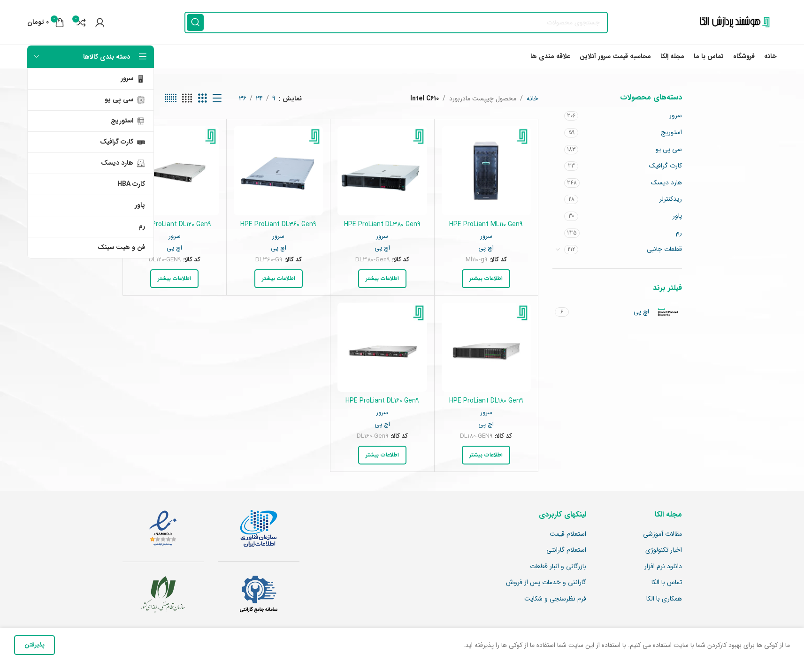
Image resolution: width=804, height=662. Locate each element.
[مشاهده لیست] (217, 98)
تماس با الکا (666, 582)
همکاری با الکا (664, 599)
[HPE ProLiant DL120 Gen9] (174, 170)
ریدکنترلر (670, 199)
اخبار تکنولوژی (663, 550)
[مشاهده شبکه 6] (170, 98)
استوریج (671, 132)
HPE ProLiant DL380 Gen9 (382, 224)
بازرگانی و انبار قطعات (558, 566)
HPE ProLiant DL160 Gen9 (382, 401)
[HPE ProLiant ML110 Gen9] (486, 170)
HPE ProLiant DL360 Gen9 (278, 224)
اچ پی (486, 248)
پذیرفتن (34, 645)
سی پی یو (669, 149)
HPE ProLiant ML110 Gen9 (486, 224)
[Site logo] (732, 22)
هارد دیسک (666, 182)
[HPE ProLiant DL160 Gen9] (382, 347)
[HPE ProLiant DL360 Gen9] (278, 170)
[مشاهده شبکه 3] (202, 98)
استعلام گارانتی (566, 550)
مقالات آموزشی (662, 534)
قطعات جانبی (664, 249)
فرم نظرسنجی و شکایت (555, 599)
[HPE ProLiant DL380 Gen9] (382, 170)
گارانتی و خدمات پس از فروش (546, 582)
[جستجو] (195, 22)
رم (679, 233)
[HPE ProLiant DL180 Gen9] (486, 347)
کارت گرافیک (665, 165)
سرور (675, 115)
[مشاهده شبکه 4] (187, 98)
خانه (532, 98)
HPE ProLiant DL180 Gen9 (486, 401)
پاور (677, 216)
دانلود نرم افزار (663, 566)
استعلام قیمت (568, 534)
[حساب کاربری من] (100, 22)
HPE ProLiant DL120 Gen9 (174, 224)
